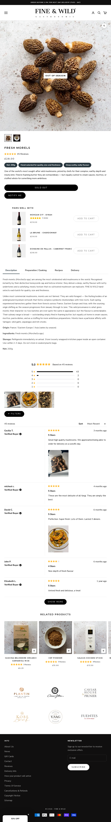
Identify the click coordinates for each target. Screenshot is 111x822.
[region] (29, 400)
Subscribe (78, 767)
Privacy (7, 780)
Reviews (8, 766)
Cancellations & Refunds (16, 790)
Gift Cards (9, 756)
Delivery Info (10, 771)
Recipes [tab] (59, 270)
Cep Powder (55, 658)
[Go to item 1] (8, 138)
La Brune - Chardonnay (43, 233)
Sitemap (8, 800)
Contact (8, 761)
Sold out (41, 187)
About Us (9, 746)
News (7, 751)
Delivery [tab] (75, 270)
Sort (81, 423)
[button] (16, 154)
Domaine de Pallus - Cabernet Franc (51, 249)
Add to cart (86, 218)
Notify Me (15, 195)
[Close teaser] (28, 814)
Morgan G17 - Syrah (41, 215)
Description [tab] (11, 270)
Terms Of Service (12, 785)
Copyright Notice (12, 795)
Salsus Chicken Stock (90, 658)
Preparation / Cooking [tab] (36, 270)
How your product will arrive (17, 775)
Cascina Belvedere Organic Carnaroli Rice (21, 659)
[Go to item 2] (17, 138)
